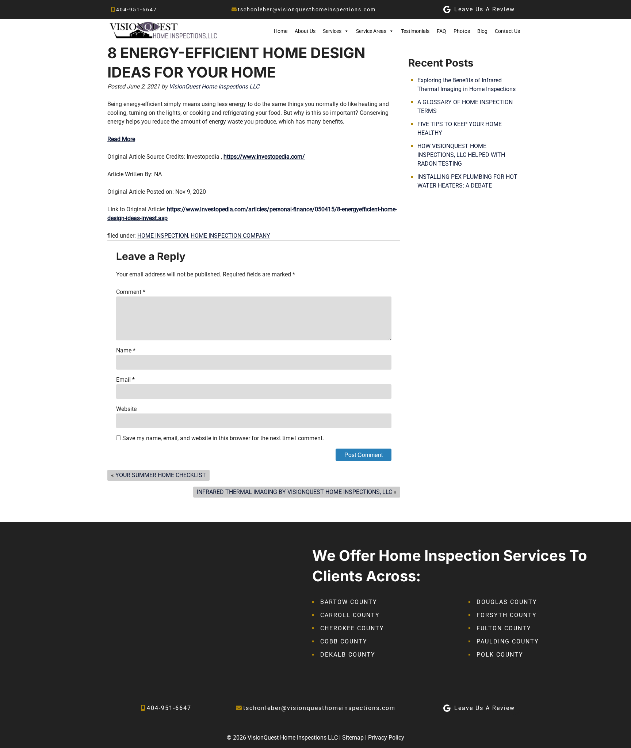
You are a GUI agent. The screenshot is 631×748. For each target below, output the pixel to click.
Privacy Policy (386, 737)
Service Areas (371, 31)
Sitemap (353, 737)
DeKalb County (347, 654)
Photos (462, 31)
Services (332, 31)
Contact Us (507, 31)
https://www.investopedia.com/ (264, 156)
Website (126, 408)
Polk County (500, 654)
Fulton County (504, 628)
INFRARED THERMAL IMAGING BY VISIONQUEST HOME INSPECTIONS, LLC (294, 491)
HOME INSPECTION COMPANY (230, 235)
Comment (130, 291)
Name (125, 350)
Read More (121, 139)
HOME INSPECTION (162, 235)
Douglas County (507, 601)
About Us (305, 31)
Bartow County (348, 601)
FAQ (441, 31)
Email (125, 379)
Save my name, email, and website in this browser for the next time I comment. (223, 438)
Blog (482, 31)
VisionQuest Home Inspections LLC (214, 86)
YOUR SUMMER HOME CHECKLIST (160, 475)
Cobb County (343, 641)
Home (280, 31)
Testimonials (415, 31)
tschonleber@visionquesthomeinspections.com (307, 9)
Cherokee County (352, 628)
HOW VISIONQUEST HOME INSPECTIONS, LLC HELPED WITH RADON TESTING (461, 155)
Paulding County (508, 641)
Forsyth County (507, 615)
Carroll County (350, 615)
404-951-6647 (136, 9)
